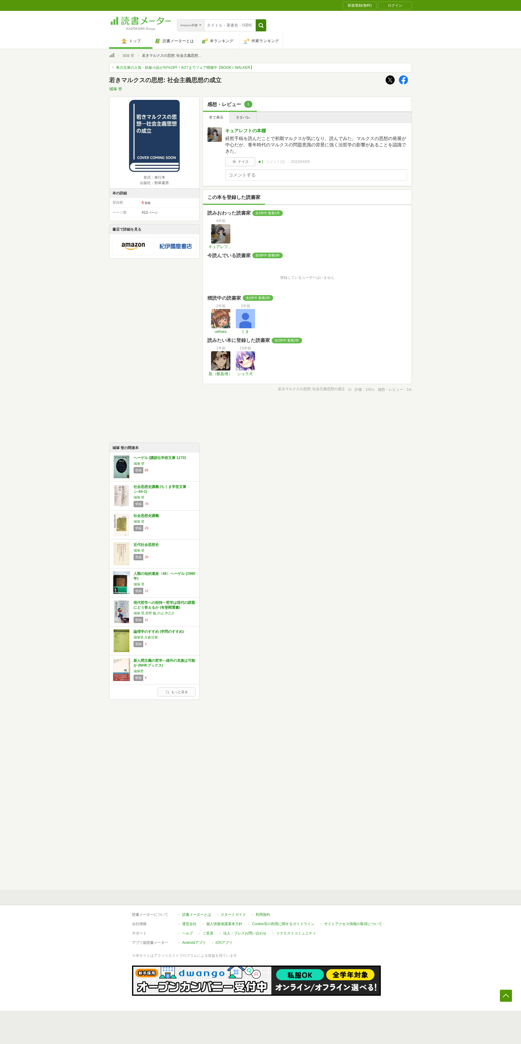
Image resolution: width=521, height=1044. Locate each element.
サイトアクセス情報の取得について (353, 924)
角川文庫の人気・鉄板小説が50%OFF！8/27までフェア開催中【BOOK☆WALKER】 (185, 67)
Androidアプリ (194, 942)
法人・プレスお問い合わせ (245, 933)
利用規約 (263, 914)
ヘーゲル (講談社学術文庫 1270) (160, 458)
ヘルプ (187, 933)
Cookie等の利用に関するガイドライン (283, 924)
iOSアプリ (224, 942)
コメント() (275, 162)
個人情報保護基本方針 (224, 924)
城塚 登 (128, 55)
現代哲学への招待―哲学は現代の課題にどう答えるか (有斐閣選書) (164, 605)
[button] (261, 25)
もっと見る (179, 692)
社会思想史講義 (146, 516)
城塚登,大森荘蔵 (146, 637)
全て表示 (216, 117)
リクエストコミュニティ (296, 933)
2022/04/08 (300, 162)
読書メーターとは (196, 914)
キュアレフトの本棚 (245, 130)
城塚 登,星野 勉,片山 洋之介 (154, 613)
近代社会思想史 (146, 545)
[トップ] (112, 56)
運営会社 (189, 924)
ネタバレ (243, 117)
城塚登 (139, 671)
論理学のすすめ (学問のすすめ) (159, 631)
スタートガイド (233, 914)
